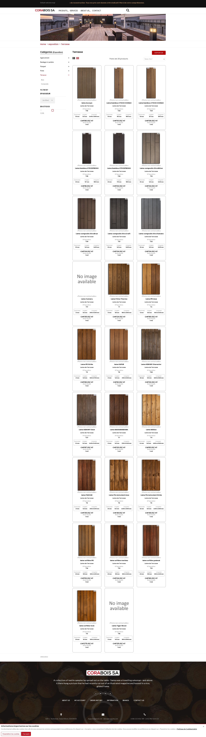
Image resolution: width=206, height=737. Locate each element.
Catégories (51, 52)
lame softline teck (86, 626)
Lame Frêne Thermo (119, 299)
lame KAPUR (119, 364)
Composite (44, 84)
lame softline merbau (119, 560)
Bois (42, 80)
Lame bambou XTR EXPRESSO (87, 168)
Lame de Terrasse (86, 106)
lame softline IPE (87, 560)
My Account (79, 700)
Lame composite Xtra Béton (151, 168)
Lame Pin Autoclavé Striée (151, 495)
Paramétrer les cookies (10, 734)
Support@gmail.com (95, 719)
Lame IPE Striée (87, 364)
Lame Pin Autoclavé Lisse (119, 495)
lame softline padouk (151, 560)
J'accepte (26, 734)
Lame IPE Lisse (151, 299)
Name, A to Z (155, 59)
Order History (96, 700)
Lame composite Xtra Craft (119, 234)
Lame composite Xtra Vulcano (151, 234)
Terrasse (43, 75)
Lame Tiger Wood (119, 626)
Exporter (158, 53)
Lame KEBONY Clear (87, 430)
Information (112, 700)
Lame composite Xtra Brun (87, 234)
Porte (42, 71)
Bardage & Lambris (47, 62)
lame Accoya (87, 103)
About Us (66, 700)
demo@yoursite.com (110, 719)
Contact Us (139, 700)
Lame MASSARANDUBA (119, 430)
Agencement (44, 58)
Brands (126, 700)
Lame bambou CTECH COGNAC (119, 103)
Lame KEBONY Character (151, 364)
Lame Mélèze (151, 430)
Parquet (43, 66)
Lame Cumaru (87, 299)
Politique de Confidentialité (187, 729)
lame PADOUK (86, 495)
